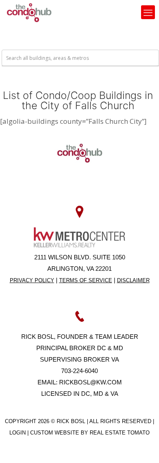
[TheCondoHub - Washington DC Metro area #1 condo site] (29, 12)
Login (18, 433)
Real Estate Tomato (120, 433)
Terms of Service (85, 280)
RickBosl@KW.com (90, 382)
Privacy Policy (32, 280)
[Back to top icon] (142, 446)
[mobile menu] (148, 12)
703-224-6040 (79, 370)
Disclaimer (133, 280)
